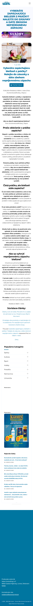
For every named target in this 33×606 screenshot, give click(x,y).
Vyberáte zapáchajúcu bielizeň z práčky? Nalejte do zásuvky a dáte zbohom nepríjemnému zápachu (16, 19)
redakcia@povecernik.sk (10, 594)
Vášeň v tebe (16, 335)
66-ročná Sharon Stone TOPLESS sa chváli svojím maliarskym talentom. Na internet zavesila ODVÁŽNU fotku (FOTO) (16, 476)
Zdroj (16, 339)
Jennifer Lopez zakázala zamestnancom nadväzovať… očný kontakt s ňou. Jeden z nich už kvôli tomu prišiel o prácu (15, 495)
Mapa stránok (20, 603)
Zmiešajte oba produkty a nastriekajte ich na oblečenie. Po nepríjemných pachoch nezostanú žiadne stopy (17, 322)
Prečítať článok (17, 85)
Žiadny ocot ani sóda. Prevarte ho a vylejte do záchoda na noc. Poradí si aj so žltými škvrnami (16, 314)
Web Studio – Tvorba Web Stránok (16, 601)
